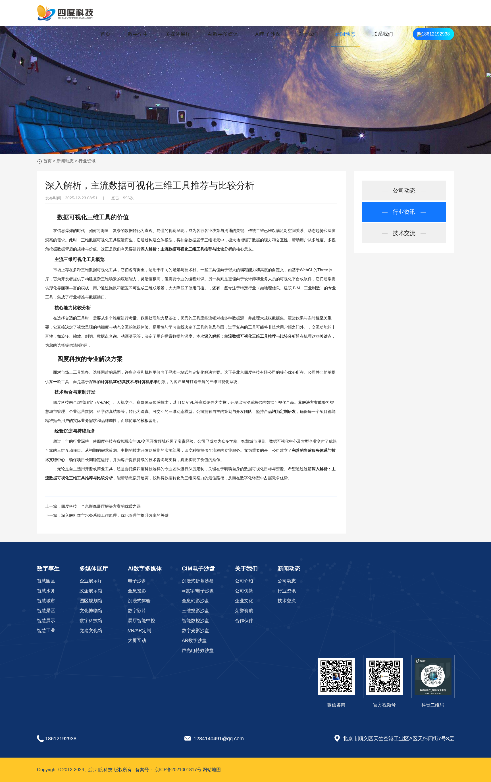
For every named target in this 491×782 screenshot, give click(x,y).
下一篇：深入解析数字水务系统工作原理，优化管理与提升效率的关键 (106, 515)
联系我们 (383, 34)
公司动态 (404, 190)
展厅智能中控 (141, 620)
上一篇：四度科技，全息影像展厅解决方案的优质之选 (93, 506)
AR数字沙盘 (194, 640)
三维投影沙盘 (195, 610)
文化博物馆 (91, 610)
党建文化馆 (91, 630)
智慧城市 (46, 600)
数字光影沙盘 (195, 630)
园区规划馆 (91, 600)
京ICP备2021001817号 (178, 769)
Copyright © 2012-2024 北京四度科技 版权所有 (84, 769)
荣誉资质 (244, 610)
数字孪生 (138, 34)
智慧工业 (46, 630)
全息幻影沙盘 (195, 600)
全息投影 (137, 590)
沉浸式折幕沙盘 (198, 580)
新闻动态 (345, 34)
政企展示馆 (91, 590)
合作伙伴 (244, 620)
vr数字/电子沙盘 (198, 590)
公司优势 (244, 590)
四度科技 (69, 359)
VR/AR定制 (139, 630)
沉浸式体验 (139, 600)
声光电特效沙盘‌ (198, 650)
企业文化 (244, 600)
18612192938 (436, 34)
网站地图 (212, 769)
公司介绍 (244, 580)
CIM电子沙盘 (198, 568)
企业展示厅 (91, 580)
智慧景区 (46, 610)
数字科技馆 (91, 620)
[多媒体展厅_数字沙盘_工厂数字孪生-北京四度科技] (65, 13)
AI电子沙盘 (267, 34)
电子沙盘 (137, 580)
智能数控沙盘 (195, 620)
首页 (105, 34)
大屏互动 (137, 640)
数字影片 (137, 610)
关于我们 (307, 34)
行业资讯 (86, 160)
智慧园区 (46, 580)
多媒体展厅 (178, 34)
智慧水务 (46, 590)
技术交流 (404, 233)
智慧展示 (46, 620)
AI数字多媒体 (223, 34)
